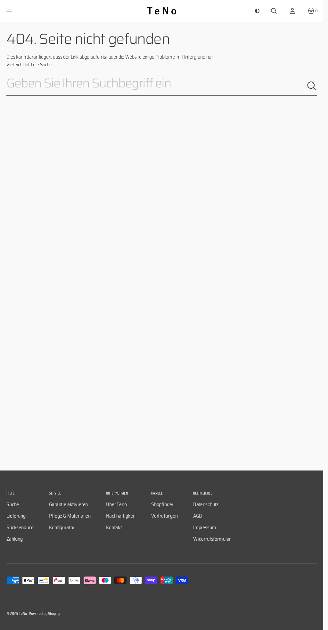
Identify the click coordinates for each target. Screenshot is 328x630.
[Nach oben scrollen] (315, 622)
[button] (10, 11)
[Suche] (312, 86)
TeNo (23, 613)
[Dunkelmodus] (257, 11)
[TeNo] (161, 10)
